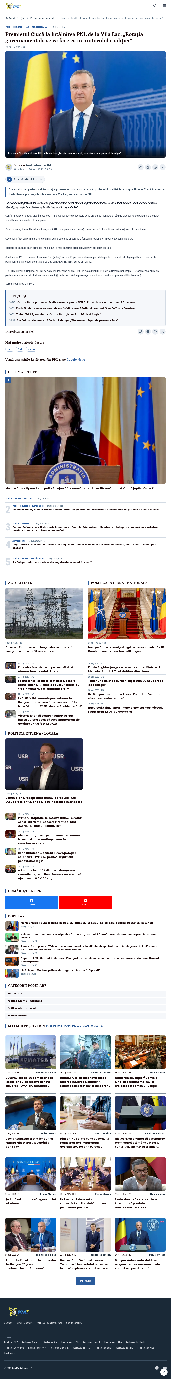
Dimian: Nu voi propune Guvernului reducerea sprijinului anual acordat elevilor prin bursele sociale (84, 1145)
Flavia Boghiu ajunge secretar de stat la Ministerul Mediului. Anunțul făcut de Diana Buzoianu (76, 308)
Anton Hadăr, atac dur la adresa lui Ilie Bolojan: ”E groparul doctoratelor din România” (30, 1264)
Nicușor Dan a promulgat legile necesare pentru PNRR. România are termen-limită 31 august (76, 302)
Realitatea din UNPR (59, 1347)
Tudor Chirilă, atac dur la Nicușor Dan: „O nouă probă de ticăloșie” (58, 314)
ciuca (31, 349)
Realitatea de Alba (145, 1347)
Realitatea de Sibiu (124, 1347)
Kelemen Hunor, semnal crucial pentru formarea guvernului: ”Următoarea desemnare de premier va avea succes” (86, 509)
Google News (76, 359)
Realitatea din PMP (37, 1347)
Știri (22, 18)
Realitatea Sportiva (31, 1342)
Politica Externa (21, 523)
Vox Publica (9, 1353)
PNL (20, 349)
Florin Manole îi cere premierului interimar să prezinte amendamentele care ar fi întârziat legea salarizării (137, 1205)
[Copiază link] (141, 167)
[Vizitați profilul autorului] (8, 167)
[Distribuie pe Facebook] (148, 167)
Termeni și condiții (24, 1323)
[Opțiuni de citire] (164, 1372)
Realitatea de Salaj (103, 1347)
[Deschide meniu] (164, 6)
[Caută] (155, 6)
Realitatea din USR (70, 1342)
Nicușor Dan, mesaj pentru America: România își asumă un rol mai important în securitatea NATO (50, 839)
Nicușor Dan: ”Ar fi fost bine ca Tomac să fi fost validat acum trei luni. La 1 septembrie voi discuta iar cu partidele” (84, 1266)
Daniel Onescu (48, 1133)
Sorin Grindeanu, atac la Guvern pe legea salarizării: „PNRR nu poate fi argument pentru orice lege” (47, 857)
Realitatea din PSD (81, 1347)
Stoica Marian (158, 1072)
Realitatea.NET (11, 1342)
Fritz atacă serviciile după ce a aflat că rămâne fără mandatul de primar (45, 669)
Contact (8, 1323)
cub (10, 349)
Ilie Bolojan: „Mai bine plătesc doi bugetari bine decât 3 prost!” (52, 562)
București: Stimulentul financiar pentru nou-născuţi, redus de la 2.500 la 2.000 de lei (125, 710)
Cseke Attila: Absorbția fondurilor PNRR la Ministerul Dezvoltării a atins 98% (29, 1143)
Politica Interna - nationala (42, 18)
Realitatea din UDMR (135, 1342)
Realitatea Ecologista (14, 1347)
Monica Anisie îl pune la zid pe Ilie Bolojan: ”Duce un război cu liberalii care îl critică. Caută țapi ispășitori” (79, 488)
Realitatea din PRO (113, 1342)
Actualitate (18, 541)
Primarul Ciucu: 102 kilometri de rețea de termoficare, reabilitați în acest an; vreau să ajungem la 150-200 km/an (49, 874)
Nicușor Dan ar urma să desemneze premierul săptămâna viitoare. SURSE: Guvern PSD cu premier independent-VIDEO (140, 1145)
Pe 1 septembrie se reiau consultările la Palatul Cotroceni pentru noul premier (83, 1203)
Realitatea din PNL (38, 165)
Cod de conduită (74, 1323)
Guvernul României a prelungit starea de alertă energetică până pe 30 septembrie (39, 649)
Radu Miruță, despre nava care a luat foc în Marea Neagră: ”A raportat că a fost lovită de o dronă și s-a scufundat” (85, 1084)
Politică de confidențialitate (49, 1323)
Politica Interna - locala (18, 498)
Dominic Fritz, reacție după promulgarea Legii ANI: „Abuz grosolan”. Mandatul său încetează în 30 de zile (43, 800)
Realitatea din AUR (91, 1342)
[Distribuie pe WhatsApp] (155, 167)
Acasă (12, 18)
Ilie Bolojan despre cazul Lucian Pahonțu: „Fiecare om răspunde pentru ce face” (67, 320)
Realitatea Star (50, 1342)
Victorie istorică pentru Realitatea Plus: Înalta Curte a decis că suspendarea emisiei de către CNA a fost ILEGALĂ (49, 720)
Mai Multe (85, 1280)
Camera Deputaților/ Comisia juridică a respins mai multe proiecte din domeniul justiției (136, 1082)
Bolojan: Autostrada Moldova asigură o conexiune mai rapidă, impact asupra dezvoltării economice (138, 1266)
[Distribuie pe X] (163, 167)
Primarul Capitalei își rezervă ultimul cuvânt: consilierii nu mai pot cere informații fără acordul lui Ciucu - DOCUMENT (50, 822)
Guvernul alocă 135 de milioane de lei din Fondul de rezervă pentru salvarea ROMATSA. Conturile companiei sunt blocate (29, 1084)
